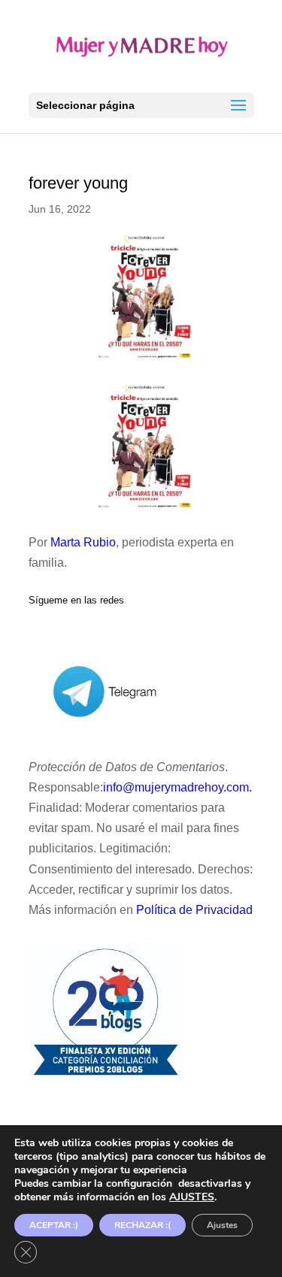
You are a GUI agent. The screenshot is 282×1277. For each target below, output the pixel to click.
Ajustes (222, 1225)
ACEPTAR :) (53, 1225)
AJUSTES (191, 1197)
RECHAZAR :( (142, 1225)
